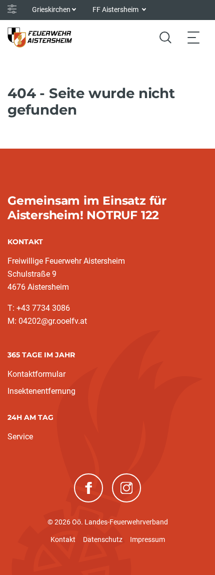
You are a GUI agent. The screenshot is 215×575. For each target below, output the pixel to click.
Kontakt (63, 539)
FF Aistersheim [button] (116, 10)
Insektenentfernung (42, 391)
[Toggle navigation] (194, 37)
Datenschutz (102, 539)
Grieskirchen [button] (51, 10)
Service (20, 436)
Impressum (147, 539)
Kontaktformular (37, 374)
